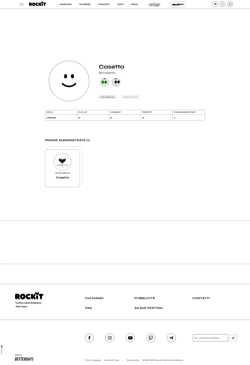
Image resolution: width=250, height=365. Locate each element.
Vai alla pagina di (62, 175)
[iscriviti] (233, 337)
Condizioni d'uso (111, 360)
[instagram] (109, 337)
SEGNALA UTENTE (130, 97)
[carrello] (215, 4)
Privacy (2, 350)
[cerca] (222, 4)
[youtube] (130, 337)
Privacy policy (133, 360)
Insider (154, 4)
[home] (37, 4)
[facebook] (89, 337)
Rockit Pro (178, 4)
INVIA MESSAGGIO (107, 97)
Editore (16, 356)
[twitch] (151, 337)
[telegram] (171, 337)
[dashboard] (230, 4)
